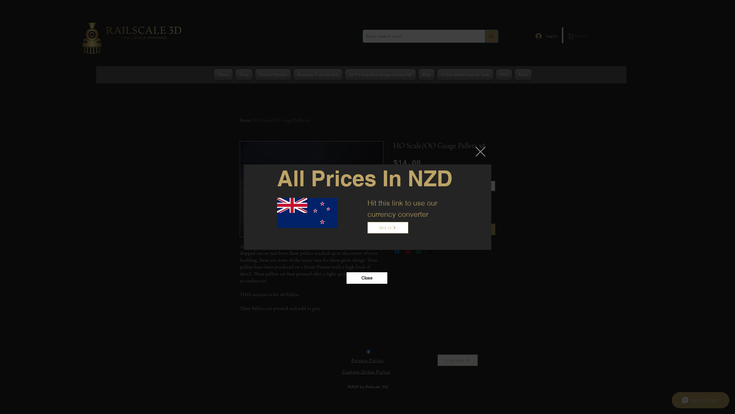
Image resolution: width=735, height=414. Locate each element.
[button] (480, 152)
